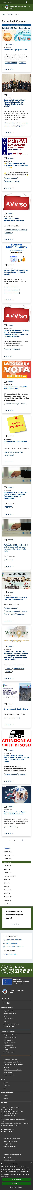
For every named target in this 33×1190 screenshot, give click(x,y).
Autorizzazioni (8, 1073)
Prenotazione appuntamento (12, 1139)
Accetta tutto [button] (16, 1179)
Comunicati (10, 44)
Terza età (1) (7, 890)
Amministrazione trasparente (12, 1155)
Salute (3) (7, 879)
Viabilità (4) (7, 900)
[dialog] (16, 1175)
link (7, 1176)
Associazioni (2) (8, 855)
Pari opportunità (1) (9, 876)
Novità (10, 14)
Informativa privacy (9, 1160)
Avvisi (5, 1088)
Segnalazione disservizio (11, 1141)
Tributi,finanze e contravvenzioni (13, 1065)
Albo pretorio (7, 1157)
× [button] (31, 1163)
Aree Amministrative (10, 1013)
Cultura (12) (7, 866)
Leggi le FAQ (7, 1144)
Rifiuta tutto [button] (16, 1183)
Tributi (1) (7, 893)
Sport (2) (6, 886)
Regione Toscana (7, 2)
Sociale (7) (7, 883)
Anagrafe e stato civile (10, 1035)
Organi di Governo (9, 1011)
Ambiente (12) (8, 852)
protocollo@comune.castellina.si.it (15, 1119)
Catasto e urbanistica (10, 1047)
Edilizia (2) (7, 869)
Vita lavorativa (8, 1040)
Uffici (5, 1016)
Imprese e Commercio (10, 1043)
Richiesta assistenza (10, 1147)
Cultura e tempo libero (10, 1037)
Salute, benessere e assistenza (12, 1070)
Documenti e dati (9, 1027)
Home (3, 14)
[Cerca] (29, 7)
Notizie (6, 1083)
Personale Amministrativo (11, 1024)
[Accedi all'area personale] (26, 2)
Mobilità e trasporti (9, 1052)
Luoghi (6, 1095)
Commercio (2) (8, 859)
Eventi (6, 1098)
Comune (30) (7, 862)
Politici (6, 1021)
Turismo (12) (7, 897)
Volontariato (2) (8, 904)
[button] (16, 1187)
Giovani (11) (7, 873)
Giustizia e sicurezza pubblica (12, 1062)
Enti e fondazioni (9, 1019)
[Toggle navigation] (3, 7)
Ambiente (6, 1067)
